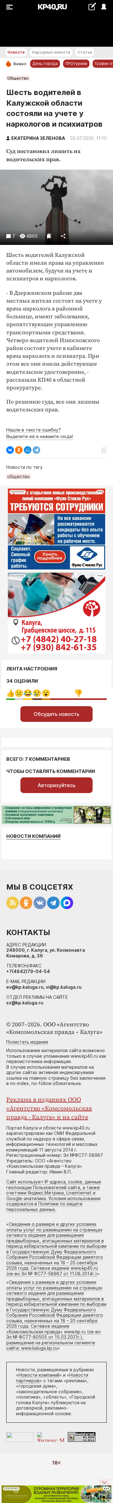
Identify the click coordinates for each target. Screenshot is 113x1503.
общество (18, 476)
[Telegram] (36, 450)
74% (78, 693)
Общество (18, 78)
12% (28, 693)
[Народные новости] (92, 6)
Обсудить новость (56, 714)
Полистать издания (27, 1042)
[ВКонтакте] (10, 450)
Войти (103, 7)
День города (45, 63)
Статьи (85, 52)
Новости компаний (33, 836)
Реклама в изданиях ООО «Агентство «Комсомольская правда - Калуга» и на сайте (49, 1108)
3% (19, 693)
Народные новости (51, 52)
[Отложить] (49, 236)
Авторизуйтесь (57, 785)
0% (10, 693)
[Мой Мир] (27, 450)
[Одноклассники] (19, 450)
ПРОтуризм (76, 63)
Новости (16, 52)
